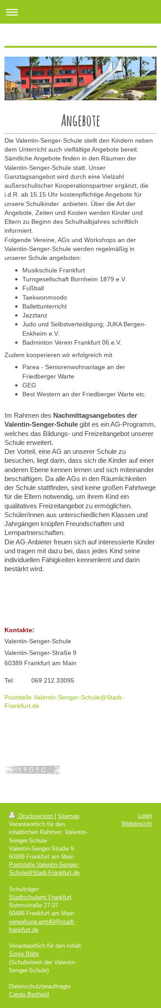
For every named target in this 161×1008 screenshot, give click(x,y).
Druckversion (36, 816)
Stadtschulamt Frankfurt (40, 897)
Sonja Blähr (24, 953)
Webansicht (137, 823)
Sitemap (68, 816)
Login (145, 815)
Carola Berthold (29, 994)
